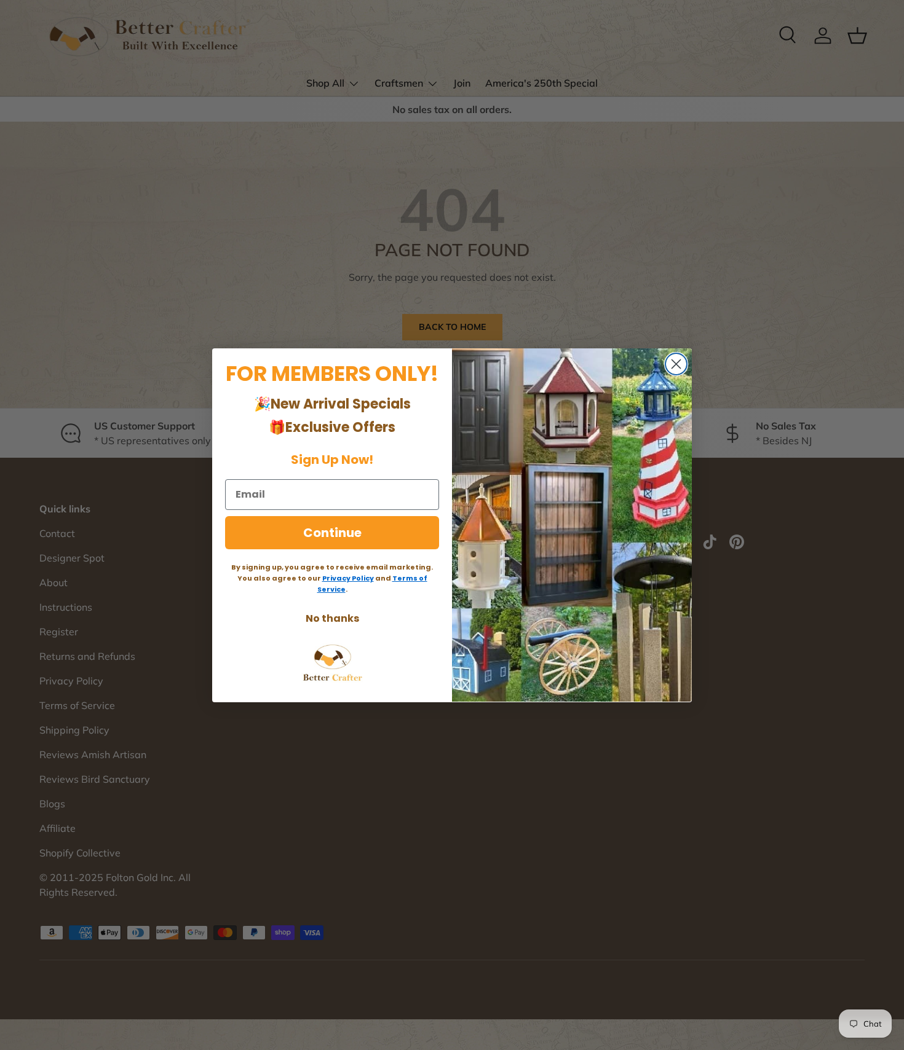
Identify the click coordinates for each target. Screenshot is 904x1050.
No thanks (332, 618)
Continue (332, 532)
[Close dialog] (676, 364)
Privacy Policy (348, 577)
